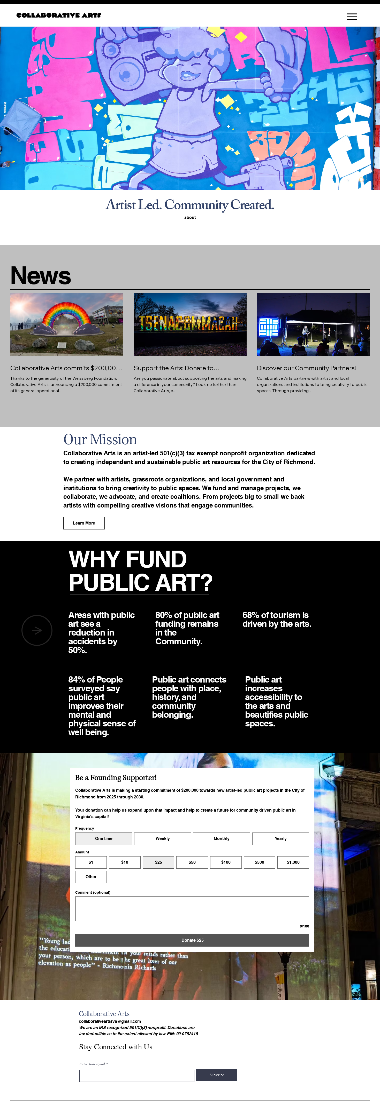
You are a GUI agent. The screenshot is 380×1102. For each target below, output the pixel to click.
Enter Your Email (92, 1064)
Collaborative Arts (104, 1014)
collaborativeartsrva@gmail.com (110, 1021)
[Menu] (352, 17)
